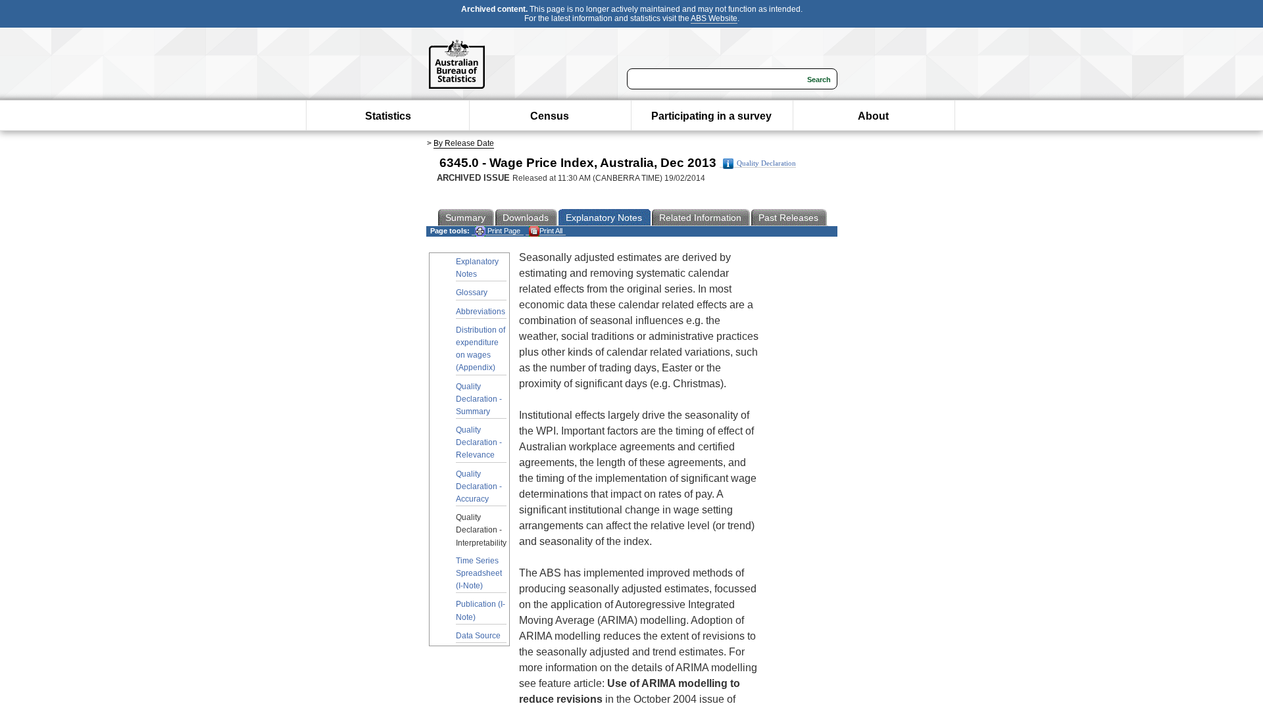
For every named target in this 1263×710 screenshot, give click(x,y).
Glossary (471, 292)
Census (549, 116)
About (873, 116)
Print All (550, 231)
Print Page (502, 231)
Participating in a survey (711, 116)
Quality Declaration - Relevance (479, 442)
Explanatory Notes (477, 268)
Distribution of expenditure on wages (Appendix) (480, 349)
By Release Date (463, 143)
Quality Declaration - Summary (479, 399)
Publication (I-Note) (480, 610)
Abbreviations (480, 311)
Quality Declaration (766, 163)
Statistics (388, 116)
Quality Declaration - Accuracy (479, 486)
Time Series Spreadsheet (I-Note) (479, 573)
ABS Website (714, 18)
